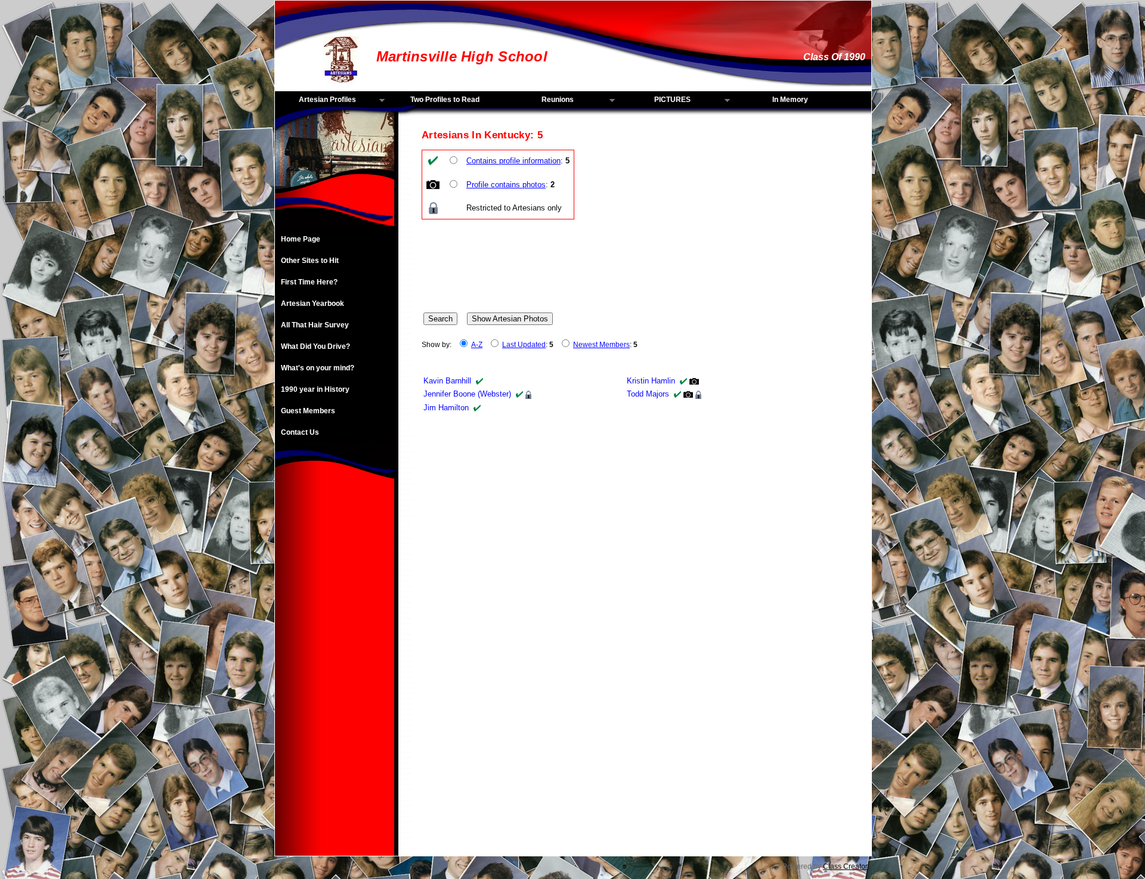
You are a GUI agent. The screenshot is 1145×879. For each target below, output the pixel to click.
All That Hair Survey (315, 325)
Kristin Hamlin (651, 380)
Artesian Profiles (315, 100)
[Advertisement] (334, 677)
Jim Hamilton (446, 407)
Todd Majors (648, 393)
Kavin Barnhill (447, 380)
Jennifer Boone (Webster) (467, 393)
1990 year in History (315, 389)
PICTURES (655, 100)
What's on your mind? (317, 368)
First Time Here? (309, 282)
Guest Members (308, 411)
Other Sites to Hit (310, 260)
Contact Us (300, 432)
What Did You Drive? (315, 346)
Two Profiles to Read (444, 99)
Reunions (539, 100)
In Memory (790, 99)
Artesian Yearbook (312, 303)
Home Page (300, 239)
